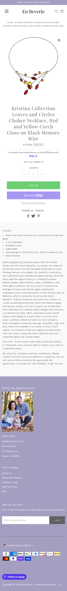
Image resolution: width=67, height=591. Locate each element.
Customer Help (10, 482)
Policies (40, 210)
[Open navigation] (10, 11)
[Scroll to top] (61, 585)
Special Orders (10, 486)
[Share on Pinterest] (38, 216)
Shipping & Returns (12, 477)
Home (10, 22)
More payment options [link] (33, 203)
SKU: (26, 162)
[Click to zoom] (59, 40)
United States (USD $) (19, 545)
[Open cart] (62, 11)
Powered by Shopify (45, 584)
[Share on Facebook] (28, 216)
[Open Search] (56, 11)
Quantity (33, 167)
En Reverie (33, 11)
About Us (7, 473)
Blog (4, 491)
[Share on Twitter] (33, 216)
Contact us (27, 210)
